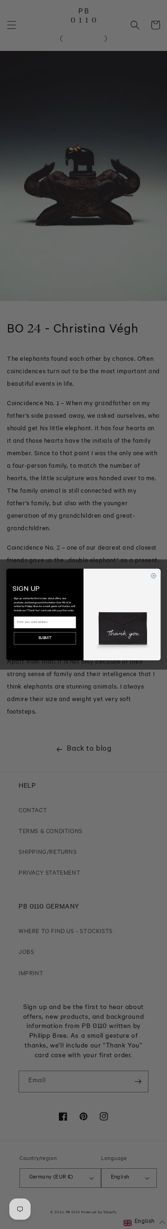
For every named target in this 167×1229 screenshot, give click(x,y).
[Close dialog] (153, 575)
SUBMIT (45, 638)
